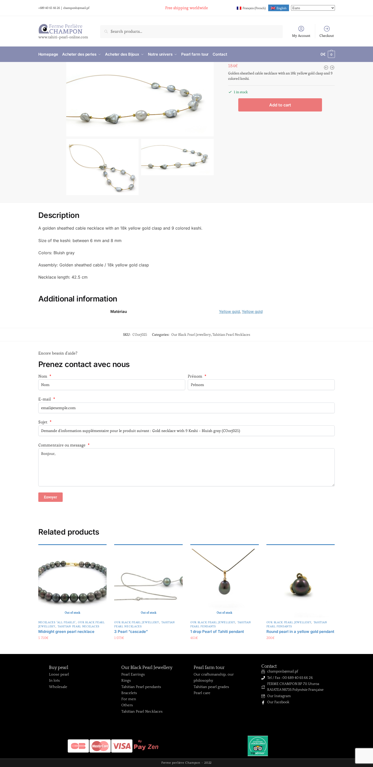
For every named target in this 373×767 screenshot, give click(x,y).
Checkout (326, 35)
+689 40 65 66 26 (49, 8)
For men (128, 699)
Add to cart (280, 104)
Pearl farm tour (209, 667)
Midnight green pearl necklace (66, 631)
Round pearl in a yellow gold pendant (300, 631)
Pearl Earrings (133, 674)
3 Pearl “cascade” (131, 631)
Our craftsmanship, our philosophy (214, 677)
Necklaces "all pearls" (57, 622)
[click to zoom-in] (140, 99)
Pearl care (202, 693)
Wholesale (58, 687)
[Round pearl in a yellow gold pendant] (300, 583)
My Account (301, 35)
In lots (54, 680)
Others (127, 705)
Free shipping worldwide (186, 7)
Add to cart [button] (300, 648)
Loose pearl (59, 674)
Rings (126, 680)
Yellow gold (229, 311)
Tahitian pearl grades (211, 687)
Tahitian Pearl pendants (141, 687)
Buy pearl (58, 667)
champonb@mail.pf (76, 8)
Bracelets (129, 693)
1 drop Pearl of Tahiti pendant (217, 631)
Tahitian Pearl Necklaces (231, 334)
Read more (72, 648)
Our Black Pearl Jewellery (191, 334)
